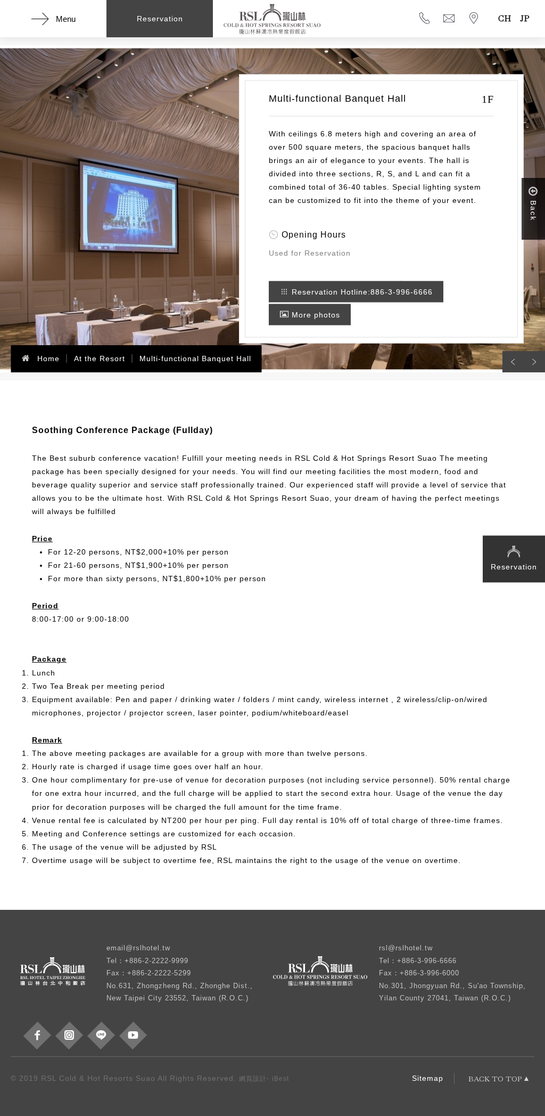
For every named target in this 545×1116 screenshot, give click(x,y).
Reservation (514, 567)
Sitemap (427, 1078)
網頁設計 (253, 1078)
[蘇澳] (325, 973)
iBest (280, 1078)
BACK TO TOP (495, 1079)
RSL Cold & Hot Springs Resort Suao (272, 18)
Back (533, 210)
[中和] (58, 973)
